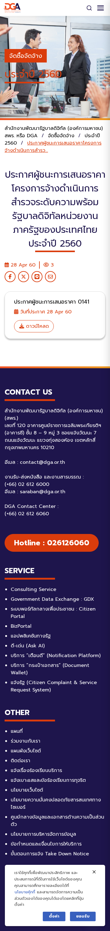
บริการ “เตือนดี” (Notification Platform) (56, 655)
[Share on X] (23, 276)
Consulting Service (33, 589)
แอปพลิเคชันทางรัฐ (31, 636)
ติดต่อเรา (20, 760)
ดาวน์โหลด (36, 326)
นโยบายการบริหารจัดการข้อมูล (43, 834)
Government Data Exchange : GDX (52, 599)
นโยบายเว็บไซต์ (27, 790)
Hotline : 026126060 (51, 542)
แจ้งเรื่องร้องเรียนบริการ (36, 770)
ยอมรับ (83, 916)
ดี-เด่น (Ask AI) (28, 645)
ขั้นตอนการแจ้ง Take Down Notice (50, 853)
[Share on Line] (36, 276)
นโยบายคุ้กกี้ (25, 892)
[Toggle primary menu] (100, 8)
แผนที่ (17, 731)
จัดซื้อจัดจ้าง (25, 55)
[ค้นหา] (89, 7)
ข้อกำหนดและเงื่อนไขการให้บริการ (46, 844)
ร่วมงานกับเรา (25, 741)
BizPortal (21, 626)
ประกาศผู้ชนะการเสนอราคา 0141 (51, 301)
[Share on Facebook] (10, 276)
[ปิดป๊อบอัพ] (94, 872)
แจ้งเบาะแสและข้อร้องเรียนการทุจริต (48, 780)
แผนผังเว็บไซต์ (26, 751)
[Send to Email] (50, 276)
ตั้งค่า (54, 916)
